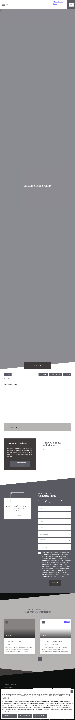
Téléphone (42, 527)
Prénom (42, 508)
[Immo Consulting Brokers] (59, 4)
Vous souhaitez (42, 539)
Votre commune (44, 534)
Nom (41, 515)
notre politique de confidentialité (55, 576)
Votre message (43, 547)
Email (41, 521)
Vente (5, 379)
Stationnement (11, 379)
